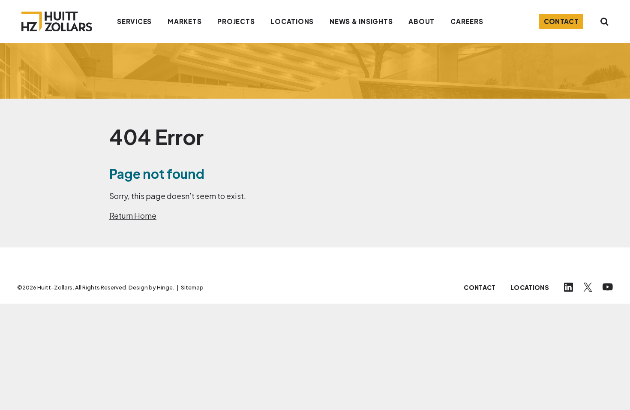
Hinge (165, 287)
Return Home (132, 215)
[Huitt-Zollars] (56, 21)
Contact (561, 21)
